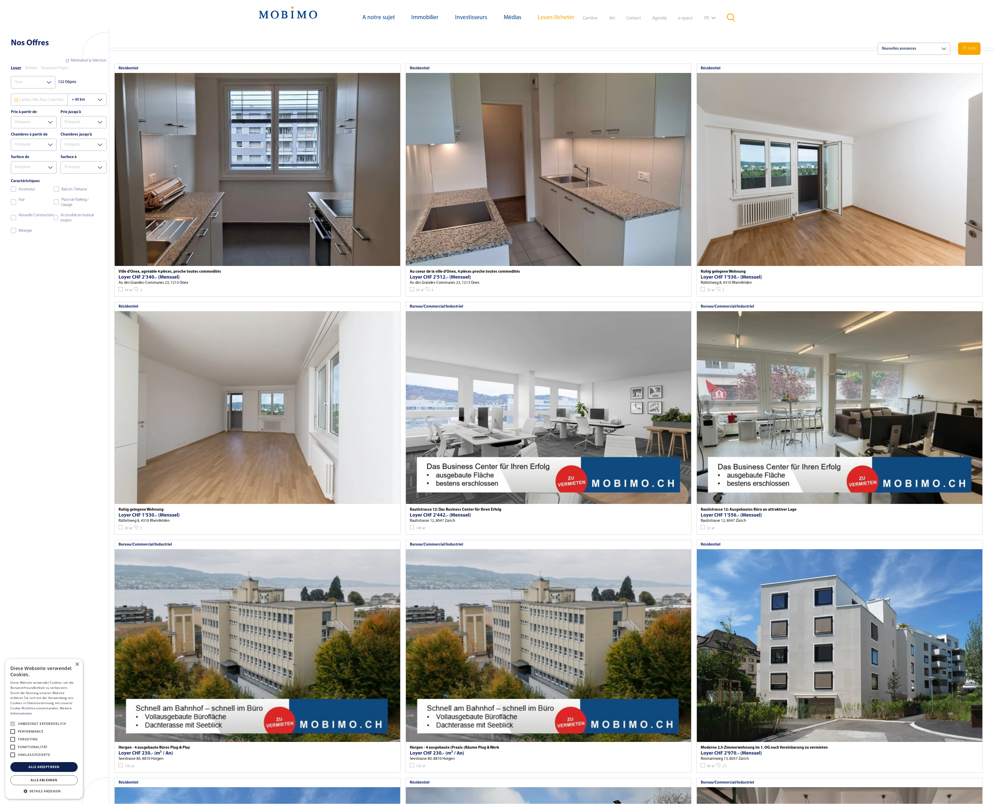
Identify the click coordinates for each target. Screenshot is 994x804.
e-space (685, 18)
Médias (512, 18)
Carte (972, 48)
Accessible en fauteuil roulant (77, 217)
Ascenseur (27, 189)
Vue (22, 200)
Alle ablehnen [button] (44, 780)
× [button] (77, 664)
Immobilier (424, 18)
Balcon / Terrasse (74, 189)
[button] (44, 791)
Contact (633, 18)
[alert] (44, 729)
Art (612, 18)
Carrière (590, 18)
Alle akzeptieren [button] (43, 767)
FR (706, 18)
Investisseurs (471, 18)
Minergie (25, 231)
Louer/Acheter (556, 18)
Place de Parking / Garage (75, 202)
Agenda (659, 18)
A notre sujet (378, 18)
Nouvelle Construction (36, 215)
